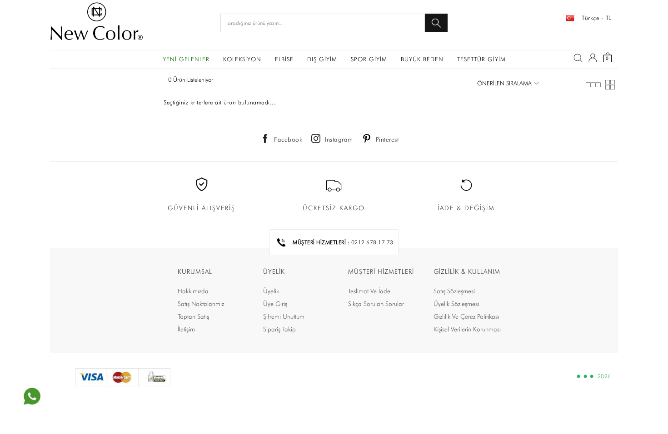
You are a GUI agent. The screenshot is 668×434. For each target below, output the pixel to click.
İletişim (186, 329)
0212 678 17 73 (372, 242)
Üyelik (271, 291)
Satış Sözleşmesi (454, 291)
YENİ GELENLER (186, 59)
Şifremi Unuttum (283, 316)
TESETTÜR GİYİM (481, 59)
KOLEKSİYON (242, 59)
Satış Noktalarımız (201, 303)
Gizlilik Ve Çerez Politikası (466, 316)
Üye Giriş (275, 303)
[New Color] (96, 22)
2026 (604, 376)
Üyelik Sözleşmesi (456, 303)
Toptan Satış (193, 316)
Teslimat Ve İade (369, 291)
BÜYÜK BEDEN (422, 59)
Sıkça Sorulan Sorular (376, 303)
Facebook (288, 139)
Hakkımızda (193, 291)
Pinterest (387, 139)
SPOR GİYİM (369, 59)
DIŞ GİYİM (322, 59)
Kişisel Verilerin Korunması (467, 329)
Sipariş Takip (279, 329)
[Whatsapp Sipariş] (31, 396)
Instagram (339, 139)
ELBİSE (284, 59)
